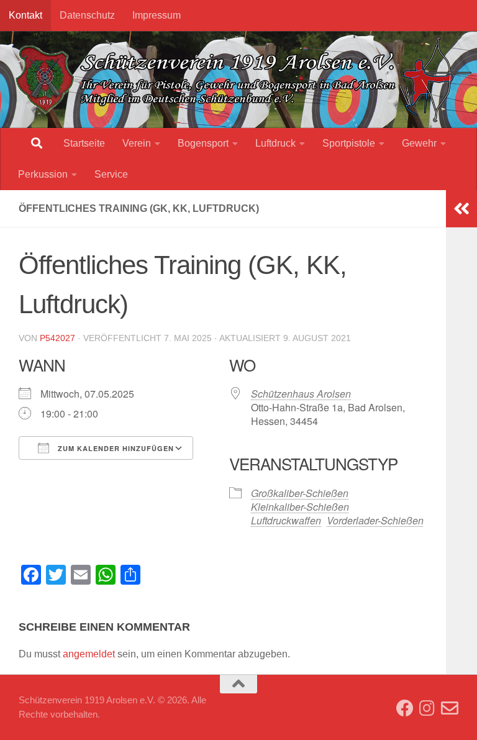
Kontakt (25, 15)
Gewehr (419, 143)
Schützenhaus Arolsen (301, 393)
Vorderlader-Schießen (375, 520)
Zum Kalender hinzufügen (114, 448)
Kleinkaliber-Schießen (300, 507)
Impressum (156, 15)
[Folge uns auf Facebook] (405, 708)
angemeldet (89, 654)
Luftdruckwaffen (286, 520)
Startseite (84, 143)
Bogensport (203, 143)
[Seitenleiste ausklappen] (461, 208)
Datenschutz (87, 15)
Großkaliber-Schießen (299, 493)
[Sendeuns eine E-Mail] (449, 708)
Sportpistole (348, 143)
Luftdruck (275, 143)
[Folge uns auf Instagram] (427, 708)
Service (111, 174)
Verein (136, 143)
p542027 (57, 338)
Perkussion (43, 174)
